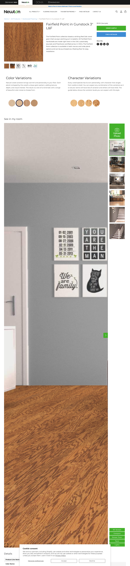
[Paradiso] (54, 2)
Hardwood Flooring (29, 19)
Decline (92, 561)
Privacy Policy (60, 556)
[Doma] (39, 2)
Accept (64, 561)
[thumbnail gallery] (6, 66)
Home (6, 19)
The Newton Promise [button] (68, 12)
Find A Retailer (84, 12)
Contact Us (97, 12)
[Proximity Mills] (11, 2)
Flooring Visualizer (50, 12)
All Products (15, 19)
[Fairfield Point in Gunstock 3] (23, 42)
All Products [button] (34, 12)
